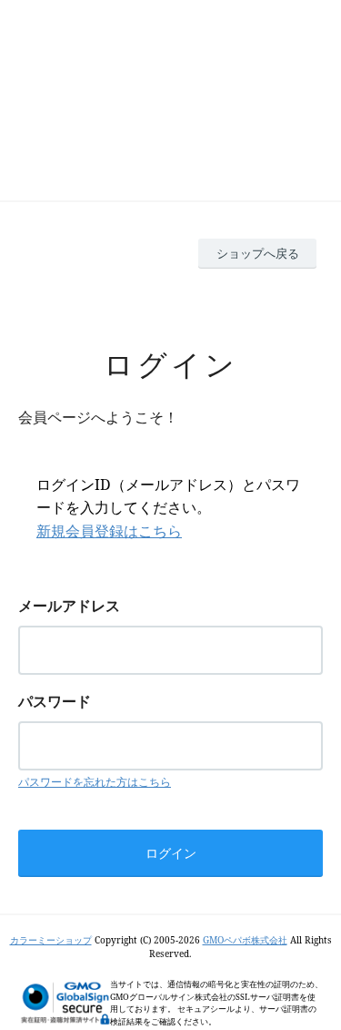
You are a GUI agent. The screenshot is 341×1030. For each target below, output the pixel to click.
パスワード (54, 701)
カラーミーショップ (51, 939)
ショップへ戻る (257, 253)
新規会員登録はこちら (109, 531)
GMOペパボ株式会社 (245, 939)
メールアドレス (69, 606)
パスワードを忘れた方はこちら (94, 782)
